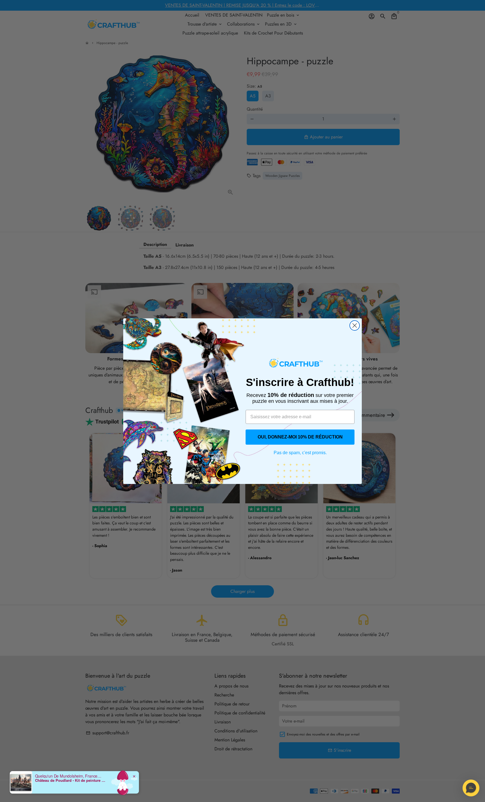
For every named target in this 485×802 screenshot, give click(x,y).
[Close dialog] (355, 325)
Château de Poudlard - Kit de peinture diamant (70, 780)
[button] (471, 788)
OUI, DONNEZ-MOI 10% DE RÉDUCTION (300, 437)
